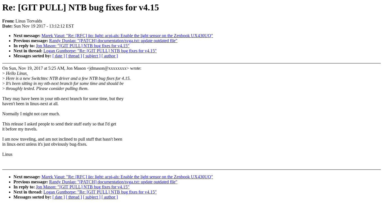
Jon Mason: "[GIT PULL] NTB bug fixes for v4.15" (83, 45)
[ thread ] (74, 55)
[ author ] (109, 55)
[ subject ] (91, 55)
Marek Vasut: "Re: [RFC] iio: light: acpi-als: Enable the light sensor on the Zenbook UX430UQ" (127, 35)
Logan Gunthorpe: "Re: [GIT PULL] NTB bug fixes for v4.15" (100, 50)
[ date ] (58, 55)
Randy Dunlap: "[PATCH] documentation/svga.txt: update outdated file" (113, 40)
